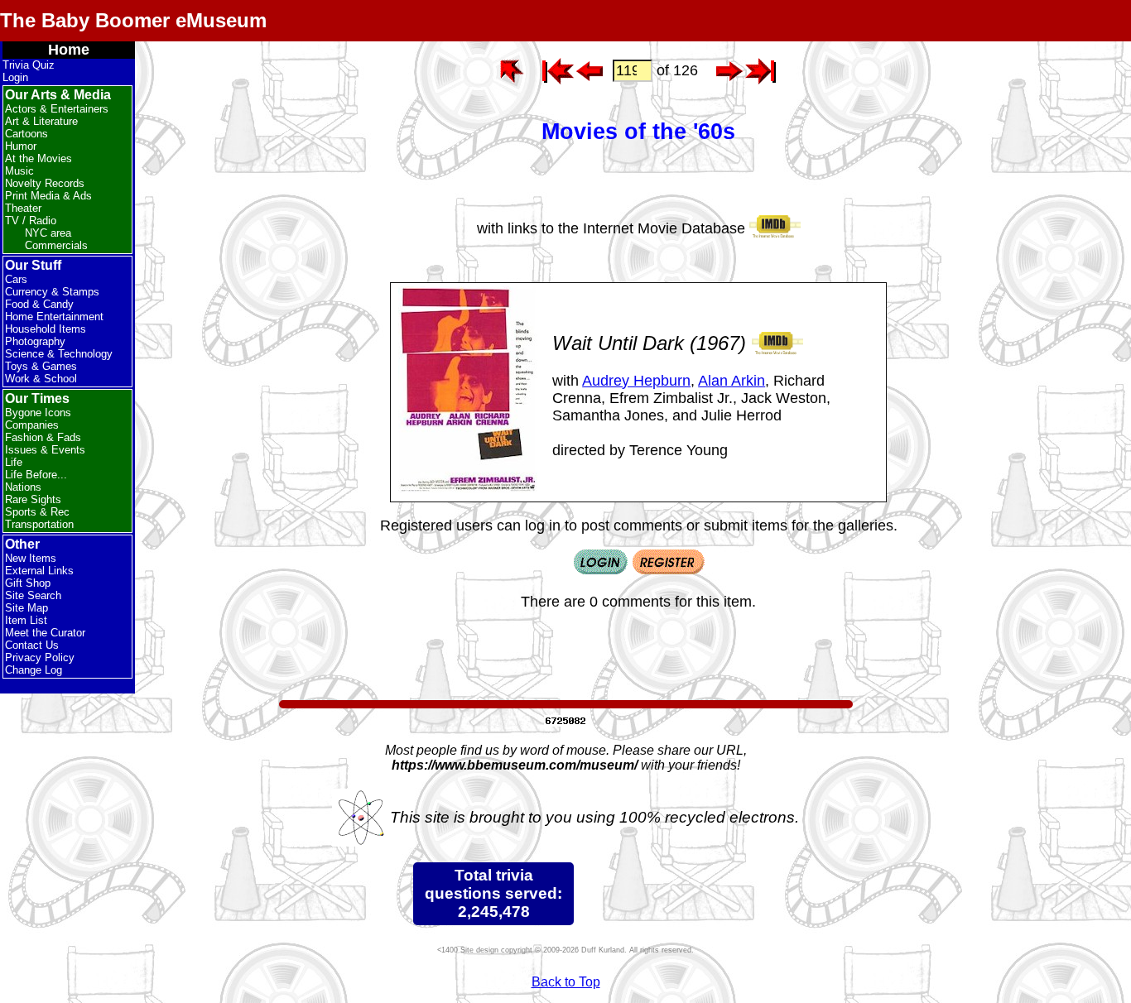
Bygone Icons (38, 412)
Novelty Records (44, 183)
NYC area (48, 233)
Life (13, 462)
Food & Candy (39, 304)
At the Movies (38, 158)
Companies (32, 425)
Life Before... (36, 474)
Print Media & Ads (48, 196)
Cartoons (26, 133)
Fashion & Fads (43, 437)
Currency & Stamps (52, 292)
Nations (23, 487)
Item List (26, 620)
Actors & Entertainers (56, 109)
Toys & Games (41, 366)
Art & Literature (41, 121)
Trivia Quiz (28, 65)
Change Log (33, 670)
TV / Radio (30, 220)
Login (15, 77)
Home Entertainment (54, 316)
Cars (16, 279)
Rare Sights (33, 499)
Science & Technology (59, 354)
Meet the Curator (45, 632)
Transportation (39, 524)
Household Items (45, 329)
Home (68, 49)
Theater (23, 208)
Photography (35, 341)
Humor (20, 146)
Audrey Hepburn (636, 380)
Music (19, 171)
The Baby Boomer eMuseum (133, 20)
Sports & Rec (37, 512)
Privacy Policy (40, 657)
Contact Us (32, 645)
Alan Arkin (731, 380)
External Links (39, 570)
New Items (30, 558)
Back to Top (566, 982)
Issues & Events (45, 450)
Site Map (26, 608)
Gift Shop (28, 583)
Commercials (56, 245)
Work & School (41, 378)
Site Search (33, 595)
